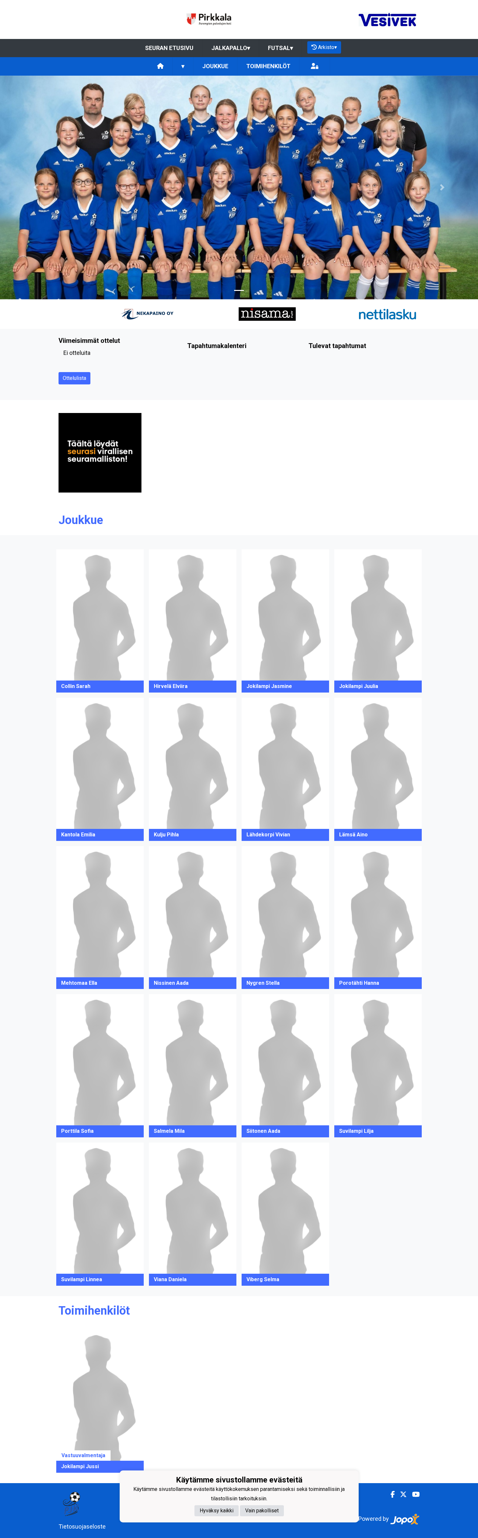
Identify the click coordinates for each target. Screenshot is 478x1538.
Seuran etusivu (169, 47)
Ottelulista (74, 378)
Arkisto (327, 47)
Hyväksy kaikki (216, 1510)
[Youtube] (413, 1494)
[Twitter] (401, 1494)
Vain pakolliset (262, 1510)
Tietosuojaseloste (82, 1526)
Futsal (280, 47)
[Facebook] (390, 1494)
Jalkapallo (230, 47)
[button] (36, 187)
